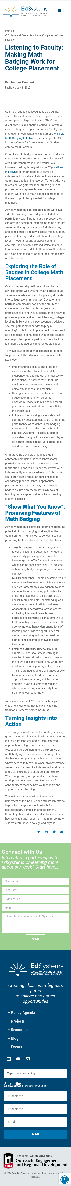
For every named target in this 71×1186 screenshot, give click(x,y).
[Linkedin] (8, 1058)
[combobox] (35, 1073)
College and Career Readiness (24, 35)
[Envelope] (27, 1058)
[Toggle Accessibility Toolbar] (64, 1179)
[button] (59, 10)
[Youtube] (18, 1058)
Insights (9, 31)
